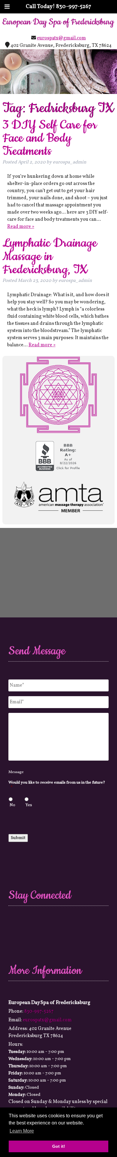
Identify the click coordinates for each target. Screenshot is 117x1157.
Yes (29, 805)
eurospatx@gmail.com (61, 38)
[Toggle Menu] (7, 6)
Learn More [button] (22, 1130)
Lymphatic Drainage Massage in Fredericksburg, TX (49, 256)
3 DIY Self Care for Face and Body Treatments (49, 138)
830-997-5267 (73, 6)
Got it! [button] (58, 1146)
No (12, 805)
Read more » (20, 226)
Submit (18, 838)
